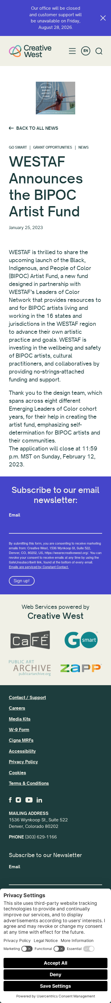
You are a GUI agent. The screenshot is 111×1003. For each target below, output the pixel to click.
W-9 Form (19, 729)
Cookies (17, 772)
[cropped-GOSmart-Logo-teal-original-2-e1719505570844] (81, 640)
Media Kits (19, 719)
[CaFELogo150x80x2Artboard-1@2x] (30, 640)
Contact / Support (27, 697)
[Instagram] (18, 800)
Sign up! (22, 580)
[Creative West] (30, 51)
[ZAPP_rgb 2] (81, 668)
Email (14, 515)
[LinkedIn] (39, 800)
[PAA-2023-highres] (30, 668)
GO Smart (18, 147)
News (83, 147)
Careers (17, 708)
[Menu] (72, 51)
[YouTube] (29, 800)
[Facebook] (10, 800)
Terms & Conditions (29, 783)
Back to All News (37, 128)
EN (85, 51)
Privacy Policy (23, 761)
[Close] (103, 18)
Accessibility (22, 751)
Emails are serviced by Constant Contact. (39, 566)
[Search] (99, 51)
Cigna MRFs (21, 740)
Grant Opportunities (52, 147)
